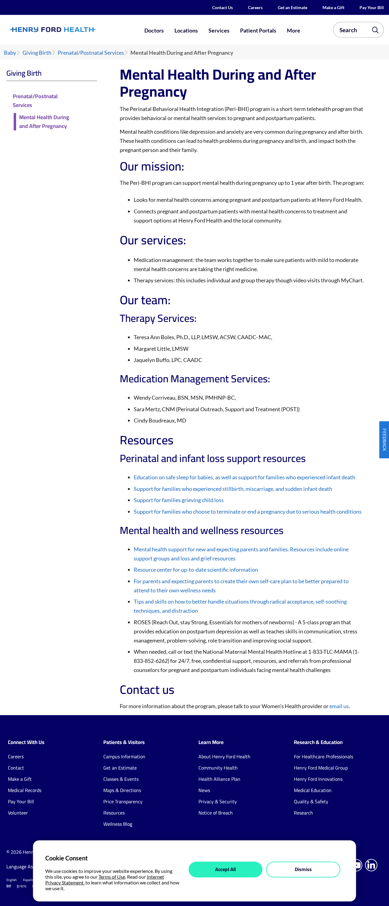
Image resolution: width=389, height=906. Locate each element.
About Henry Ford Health (224, 756)
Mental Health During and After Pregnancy (44, 122)
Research (303, 812)
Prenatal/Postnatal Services (91, 53)
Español (29, 880)
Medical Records (24, 790)
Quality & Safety (311, 801)
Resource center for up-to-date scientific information (196, 569)
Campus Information (124, 756)
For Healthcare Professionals (323, 756)
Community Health (218, 767)
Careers (255, 7)
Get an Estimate (292, 7)
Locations (186, 30)
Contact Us (222, 7)
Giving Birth (36, 53)
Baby (10, 53)
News (204, 790)
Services (218, 30)
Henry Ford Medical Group (321, 767)
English (11, 880)
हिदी (8, 886)
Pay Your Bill (372, 7)
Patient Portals (258, 30)
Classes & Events (121, 779)
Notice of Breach (215, 812)
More (293, 30)
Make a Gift (333, 7)
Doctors (154, 30)
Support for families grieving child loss (179, 500)
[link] (71, 29)
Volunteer (18, 812)
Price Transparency (123, 801)
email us (339, 706)
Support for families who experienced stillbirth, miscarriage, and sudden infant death (233, 488)
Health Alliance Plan (219, 779)
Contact (16, 767)
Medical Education (313, 790)
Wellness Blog (117, 823)
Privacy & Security (217, 801)
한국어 (21, 886)
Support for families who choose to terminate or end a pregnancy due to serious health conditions (248, 511)
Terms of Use (111, 877)
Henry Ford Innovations (318, 779)
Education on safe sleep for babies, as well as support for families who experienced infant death (244, 477)
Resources (114, 812)
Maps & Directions (122, 790)
